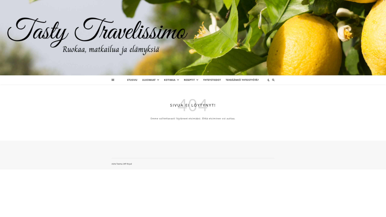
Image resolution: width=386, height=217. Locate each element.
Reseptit (189, 79)
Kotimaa (170, 79)
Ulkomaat (149, 79)
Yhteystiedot (212, 79)
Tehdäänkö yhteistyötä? (242, 79)
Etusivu (132, 79)
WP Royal (127, 163)
